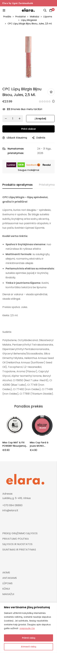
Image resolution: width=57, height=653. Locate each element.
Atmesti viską (28, 646)
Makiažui (34, 16)
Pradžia (7, 16)
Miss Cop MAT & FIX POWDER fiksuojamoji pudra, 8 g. (14, 446)
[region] (28, 628)
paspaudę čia (27, 628)
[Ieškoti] (45, 10)
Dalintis (40, 137)
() (53, 101)
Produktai (20, 16)
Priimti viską (28, 637)
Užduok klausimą (16, 137)
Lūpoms (47, 16)
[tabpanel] (28, 295)
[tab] (17, 184)
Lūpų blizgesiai (29, 20)
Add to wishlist (51, 92)
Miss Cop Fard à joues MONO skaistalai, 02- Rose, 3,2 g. (41, 447)
